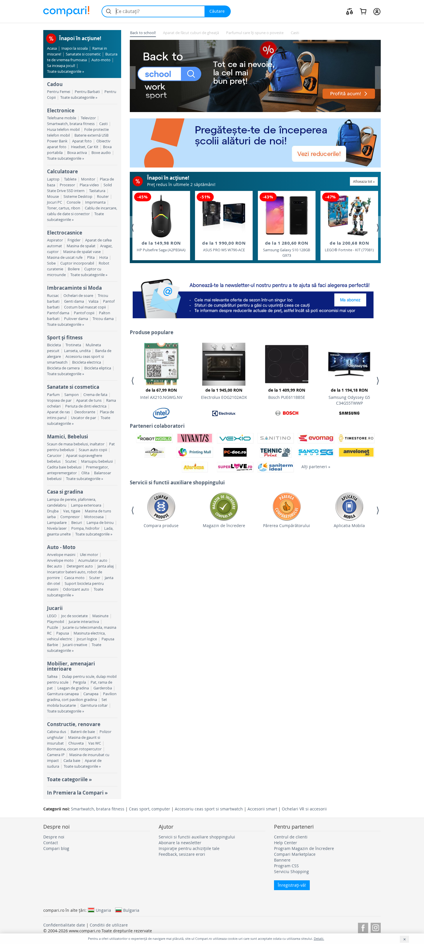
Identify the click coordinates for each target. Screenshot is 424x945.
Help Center (285, 842)
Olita (85, 472)
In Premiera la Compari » (77, 792)
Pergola (79, 682)
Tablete (70, 179)
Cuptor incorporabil (77, 263)
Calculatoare (62, 171)
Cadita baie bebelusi (64, 467)
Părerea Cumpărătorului (286, 525)
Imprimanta (95, 202)
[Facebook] (363, 927)
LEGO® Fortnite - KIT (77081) (349, 246)
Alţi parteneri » (315, 466)
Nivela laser (57, 528)
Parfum (53, 394)
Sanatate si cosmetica (73, 387)
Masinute (100, 615)
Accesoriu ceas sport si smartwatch (209, 809)
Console (73, 202)
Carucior (54, 455)
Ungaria (103, 910)
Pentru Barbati (87, 91)
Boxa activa (77, 152)
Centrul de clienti (290, 837)
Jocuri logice (87, 639)
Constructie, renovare (73, 724)
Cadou (55, 84)
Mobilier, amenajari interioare (71, 666)
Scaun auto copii (93, 449)
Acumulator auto (92, 560)
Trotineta (73, 345)
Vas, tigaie (71, 511)
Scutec (70, 461)
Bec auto (54, 566)
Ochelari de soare (78, 295)
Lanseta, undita (77, 350)
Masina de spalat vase (82, 251)
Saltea (52, 676)
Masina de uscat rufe (64, 257)
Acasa (52, 48)
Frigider (73, 240)
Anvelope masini (61, 554)
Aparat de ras (58, 412)
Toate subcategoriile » (65, 71)
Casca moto (74, 577)
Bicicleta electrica (86, 362)
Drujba (53, 511)
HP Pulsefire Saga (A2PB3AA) (161, 246)
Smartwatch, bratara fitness (71, 123)
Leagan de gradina (73, 688)
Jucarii (55, 608)
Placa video (89, 185)
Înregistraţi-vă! (292, 885)
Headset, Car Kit (84, 146)
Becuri (76, 522)
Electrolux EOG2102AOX (224, 393)
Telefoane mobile (61, 118)
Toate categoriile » (69, 779)
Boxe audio (101, 152)
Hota (103, 257)
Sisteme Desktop (77, 196)
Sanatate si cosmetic (83, 54)
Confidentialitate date (64, 925)
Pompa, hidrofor (85, 528)
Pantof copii (84, 312)
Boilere (74, 269)
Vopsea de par (59, 400)
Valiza (93, 301)
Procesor (67, 185)
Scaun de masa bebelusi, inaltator (75, 444)
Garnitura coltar (94, 705)
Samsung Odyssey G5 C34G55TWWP (349, 396)
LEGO (52, 615)
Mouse (53, 196)
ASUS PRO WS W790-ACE (223, 246)
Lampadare (57, 522)
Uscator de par (83, 417)
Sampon (71, 394)
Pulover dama (76, 318)
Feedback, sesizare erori (182, 854)
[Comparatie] (349, 11)
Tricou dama (103, 318)
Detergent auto (80, 566)
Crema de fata (95, 394)
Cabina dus (56, 731)
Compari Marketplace (295, 854)
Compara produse (161, 525)
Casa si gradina (65, 491)
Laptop (53, 179)
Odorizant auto (76, 589)
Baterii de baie (83, 731)
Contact (50, 842)
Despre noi (53, 837)
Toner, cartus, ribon (63, 208)
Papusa (62, 633)
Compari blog (56, 848)
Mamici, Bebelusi (67, 436)
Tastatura (97, 190)
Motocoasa (94, 516)
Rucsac (53, 295)
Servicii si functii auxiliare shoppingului (197, 837)
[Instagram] (376, 927)
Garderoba (102, 688)
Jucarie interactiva (84, 621)
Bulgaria (131, 910)
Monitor (88, 179)
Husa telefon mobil (63, 129)
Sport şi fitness (64, 337)
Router (103, 196)
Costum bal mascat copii (85, 307)
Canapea (90, 693)
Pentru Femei (58, 91)
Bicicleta (54, 345)
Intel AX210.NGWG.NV (161, 393)
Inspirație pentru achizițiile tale (189, 848)
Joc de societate (74, 615)
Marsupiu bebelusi (97, 461)
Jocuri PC (54, 202)
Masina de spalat (81, 245)
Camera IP (56, 754)
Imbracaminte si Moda (74, 287)
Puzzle (52, 627)
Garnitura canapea (63, 693)
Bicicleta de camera (63, 368)
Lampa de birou (100, 522)
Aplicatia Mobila (349, 525)
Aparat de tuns (89, 400)
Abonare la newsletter (180, 842)
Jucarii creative (75, 644)
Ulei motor (89, 554)
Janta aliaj (105, 566)
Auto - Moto (61, 547)
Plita (91, 257)
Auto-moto (100, 59)
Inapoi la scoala (74, 48)
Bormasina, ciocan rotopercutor (74, 749)
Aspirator (55, 240)
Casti (103, 123)
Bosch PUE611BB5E (286, 393)
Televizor (88, 118)
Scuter (94, 577)
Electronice (60, 110)
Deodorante (84, 412)
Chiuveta (76, 743)
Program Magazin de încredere (304, 848)
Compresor (70, 516)
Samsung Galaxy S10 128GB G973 (286, 249)
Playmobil (55, 621)
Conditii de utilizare (109, 925)
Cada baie (71, 760)
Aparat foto (82, 141)
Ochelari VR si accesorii (304, 809)
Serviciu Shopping (291, 871)
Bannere (282, 860)
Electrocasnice (64, 232)
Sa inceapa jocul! (61, 65)
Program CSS (286, 865)
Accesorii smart (262, 809)
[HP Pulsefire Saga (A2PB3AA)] (161, 215)
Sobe (51, 263)
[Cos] (363, 11)
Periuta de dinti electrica (85, 406)
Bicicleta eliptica (97, 368)
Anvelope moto (60, 560)
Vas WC (94, 743)
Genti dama (74, 301)
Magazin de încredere (224, 525)
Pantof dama (58, 312)
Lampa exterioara (86, 505)
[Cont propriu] (376, 11)
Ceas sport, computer (149, 809)
